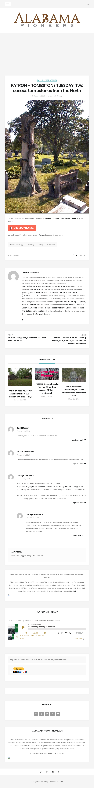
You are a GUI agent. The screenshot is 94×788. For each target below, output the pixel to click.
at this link (72, 591)
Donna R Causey (56, 96)
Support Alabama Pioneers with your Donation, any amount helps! (38, 659)
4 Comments (14, 256)
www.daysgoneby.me (55, 286)
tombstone (51, 245)
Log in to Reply (77, 440)
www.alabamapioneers (32, 286)
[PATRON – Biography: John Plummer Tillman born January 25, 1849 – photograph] (47, 374)
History (40, 245)
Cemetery (30, 245)
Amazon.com (38, 289)
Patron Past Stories (47, 80)
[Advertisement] (47, 50)
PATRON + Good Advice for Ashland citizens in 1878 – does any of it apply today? (20, 394)
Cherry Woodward (25, 451)
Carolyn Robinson (25, 475)
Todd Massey (23, 428)
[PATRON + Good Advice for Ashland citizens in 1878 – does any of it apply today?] (20, 377)
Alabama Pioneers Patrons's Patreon (60, 218)
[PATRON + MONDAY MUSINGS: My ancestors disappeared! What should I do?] (74, 375)
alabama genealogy (16, 245)
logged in (24, 556)
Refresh (42, 235)
